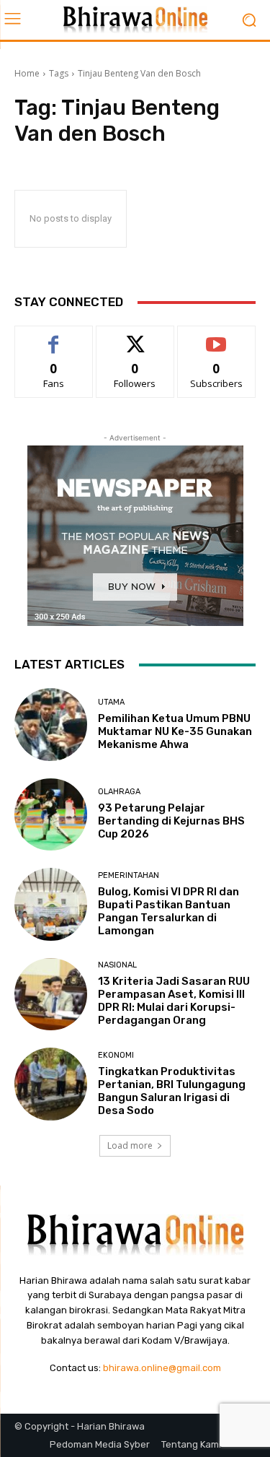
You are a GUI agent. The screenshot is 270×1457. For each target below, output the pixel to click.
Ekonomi (116, 1055)
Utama (111, 702)
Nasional (117, 965)
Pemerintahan (128, 875)
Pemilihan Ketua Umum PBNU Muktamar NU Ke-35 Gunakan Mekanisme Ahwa (175, 731)
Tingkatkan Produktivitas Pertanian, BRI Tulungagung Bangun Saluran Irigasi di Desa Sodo (172, 1091)
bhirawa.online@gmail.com (162, 1367)
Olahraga (119, 792)
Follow (135, 336)
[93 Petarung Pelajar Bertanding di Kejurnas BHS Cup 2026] (50, 814)
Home (27, 73)
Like (53, 336)
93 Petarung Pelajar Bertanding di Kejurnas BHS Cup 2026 (171, 820)
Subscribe (216, 336)
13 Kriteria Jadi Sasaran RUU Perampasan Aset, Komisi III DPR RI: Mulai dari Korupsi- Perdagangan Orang (174, 1001)
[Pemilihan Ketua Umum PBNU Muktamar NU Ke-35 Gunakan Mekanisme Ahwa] (50, 724)
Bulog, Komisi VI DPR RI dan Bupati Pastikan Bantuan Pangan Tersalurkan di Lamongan (168, 911)
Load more (130, 1145)
